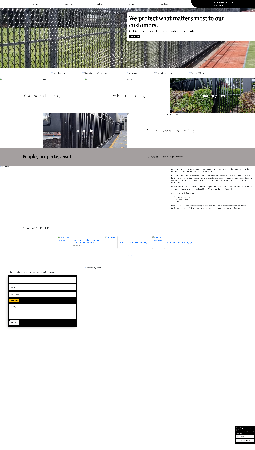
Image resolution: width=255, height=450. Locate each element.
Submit (14, 322)
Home (35, 3)
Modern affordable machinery (133, 242)
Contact (164, 3)
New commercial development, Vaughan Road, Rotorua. (87, 241)
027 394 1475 (219, 5)
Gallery (100, 3)
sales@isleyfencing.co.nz (224, 2)
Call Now (135, 36)
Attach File (15, 301)
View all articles (127, 255)
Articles (132, 3)
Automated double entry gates (180, 242)
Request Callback (245, 440)
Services (68, 3)
